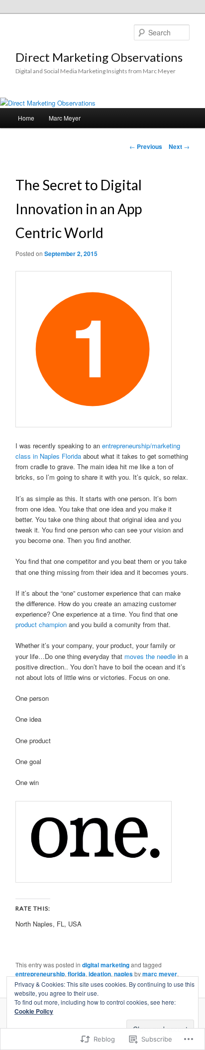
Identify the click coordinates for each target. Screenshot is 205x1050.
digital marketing (105, 964)
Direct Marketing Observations (99, 57)
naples (123, 973)
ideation (100, 973)
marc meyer (159, 973)
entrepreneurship (40, 973)
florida (77, 973)
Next (179, 146)
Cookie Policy (33, 1011)
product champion (41, 624)
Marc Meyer (65, 118)
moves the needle (150, 656)
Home (26, 118)
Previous (145, 146)
